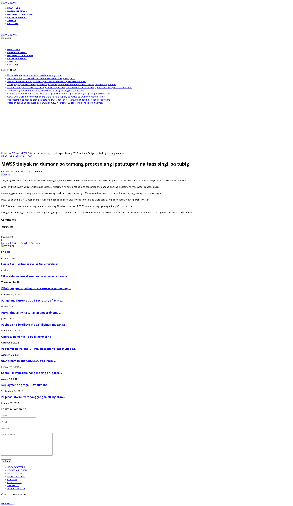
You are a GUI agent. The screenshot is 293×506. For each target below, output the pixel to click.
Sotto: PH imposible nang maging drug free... (31, 373)
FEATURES (12, 23)
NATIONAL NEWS (17, 11)
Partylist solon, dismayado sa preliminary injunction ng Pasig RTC (41, 78)
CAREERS (12, 479)
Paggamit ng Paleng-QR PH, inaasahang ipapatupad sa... (39, 349)
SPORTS (11, 20)
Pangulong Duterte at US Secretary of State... (32, 300)
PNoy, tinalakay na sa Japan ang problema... (31, 312)
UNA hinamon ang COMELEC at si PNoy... (28, 361)
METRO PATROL (16, 476)
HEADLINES (13, 8)
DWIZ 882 (9, 171)
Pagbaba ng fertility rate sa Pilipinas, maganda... (34, 324)
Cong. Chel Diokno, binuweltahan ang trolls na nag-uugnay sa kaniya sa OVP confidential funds (56, 96)
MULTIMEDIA (14, 473)
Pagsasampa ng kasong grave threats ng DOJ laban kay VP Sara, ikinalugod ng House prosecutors (58, 99)
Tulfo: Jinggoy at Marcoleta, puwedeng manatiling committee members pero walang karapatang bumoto (61, 84)
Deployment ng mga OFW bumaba (24, 385)
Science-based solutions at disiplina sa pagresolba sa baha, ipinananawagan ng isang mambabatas (58, 93)
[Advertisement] (146, 128)
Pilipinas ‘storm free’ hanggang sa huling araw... (33, 397)
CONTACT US (14, 482)
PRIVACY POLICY (16, 488)
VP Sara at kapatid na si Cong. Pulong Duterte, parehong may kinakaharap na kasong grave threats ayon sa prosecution (69, 87)
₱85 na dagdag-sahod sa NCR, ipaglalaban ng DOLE (34, 75)
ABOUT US (13, 485)
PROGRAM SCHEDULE (19, 470)
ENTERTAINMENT (17, 17)
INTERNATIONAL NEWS (20, 14)
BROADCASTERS (16, 467)
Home (4, 153)
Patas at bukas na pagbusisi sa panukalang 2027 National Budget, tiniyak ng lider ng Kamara (55, 102)
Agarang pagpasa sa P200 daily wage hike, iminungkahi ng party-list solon (45, 90)
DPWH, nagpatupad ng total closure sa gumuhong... (36, 288)
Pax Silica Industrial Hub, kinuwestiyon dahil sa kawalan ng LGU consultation (46, 81)
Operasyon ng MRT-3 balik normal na (26, 336)
